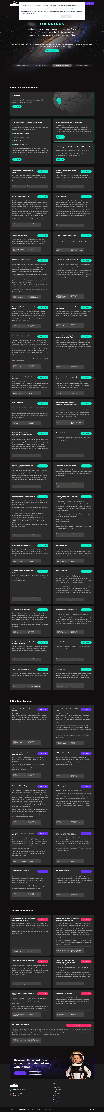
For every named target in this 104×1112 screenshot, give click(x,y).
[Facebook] (90, 1109)
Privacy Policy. (72, 8)
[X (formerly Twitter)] (87, 1109)
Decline (77, 16)
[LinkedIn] (93, 1109)
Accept (66, 16)
